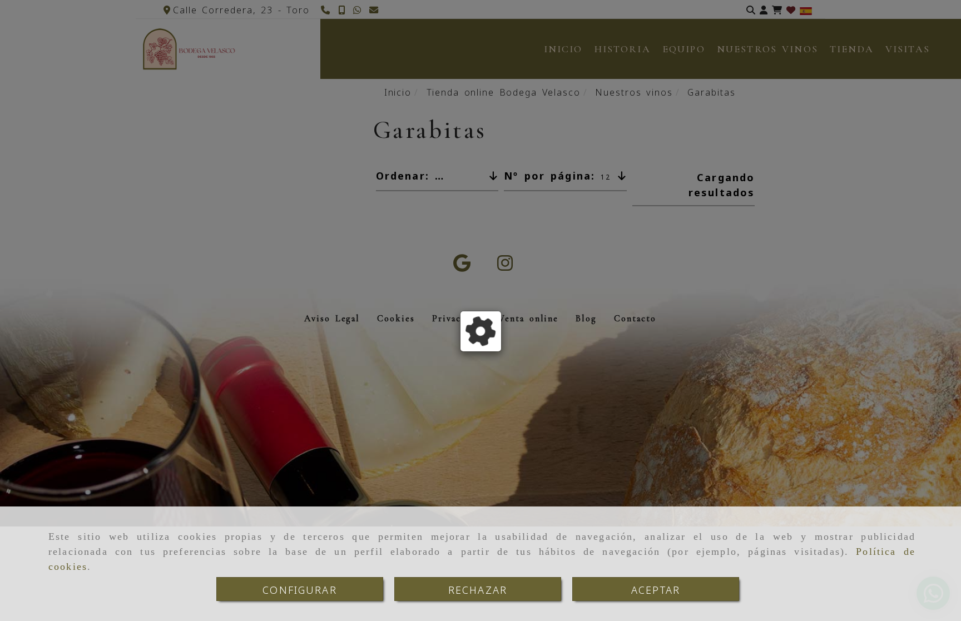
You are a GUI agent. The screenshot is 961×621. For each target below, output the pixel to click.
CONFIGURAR (299, 589)
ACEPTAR (655, 589)
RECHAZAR (477, 589)
